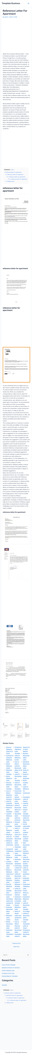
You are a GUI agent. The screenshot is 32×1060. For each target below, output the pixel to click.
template (4, 985)
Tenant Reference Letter (9, 857)
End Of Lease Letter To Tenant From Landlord (26, 828)
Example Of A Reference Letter (9, 851)
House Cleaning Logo (8, 970)
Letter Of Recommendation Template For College (26, 907)
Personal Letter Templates (18, 824)
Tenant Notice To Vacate (26, 892)
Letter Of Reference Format (17, 757)
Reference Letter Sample (17, 801)
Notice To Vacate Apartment (26, 776)
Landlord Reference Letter (9, 816)
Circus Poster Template (8, 965)
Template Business (11, 3)
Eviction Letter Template (25, 811)
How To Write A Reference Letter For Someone (9, 795)
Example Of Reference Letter (26, 899)
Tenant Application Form (26, 874)
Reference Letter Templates (9, 809)
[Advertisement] (16, 35)
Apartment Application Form (26, 880)
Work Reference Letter (9, 822)
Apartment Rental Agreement (18, 861)
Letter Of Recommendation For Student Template (26, 861)
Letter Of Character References (9, 803)
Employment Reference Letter (26, 886)
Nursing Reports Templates (10, 976)
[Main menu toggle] (28, 3)
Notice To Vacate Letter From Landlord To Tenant (18, 915)
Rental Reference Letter (9, 778)
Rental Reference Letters (9, 766)
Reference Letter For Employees (9, 836)
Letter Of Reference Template (17, 884)
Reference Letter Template (9, 772)
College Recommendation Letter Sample (18, 841)
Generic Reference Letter (17, 907)
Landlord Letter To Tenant (25, 805)
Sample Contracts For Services (11, 967)
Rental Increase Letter (25, 782)
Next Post (16, 946)
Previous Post (16, 943)
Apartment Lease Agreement (18, 849)
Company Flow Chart (8, 973)
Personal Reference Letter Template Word (9, 888)
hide (12, 169)
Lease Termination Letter (18, 855)
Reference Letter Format (9, 917)
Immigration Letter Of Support (26, 799)
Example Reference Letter (9, 880)
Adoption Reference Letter (26, 853)
